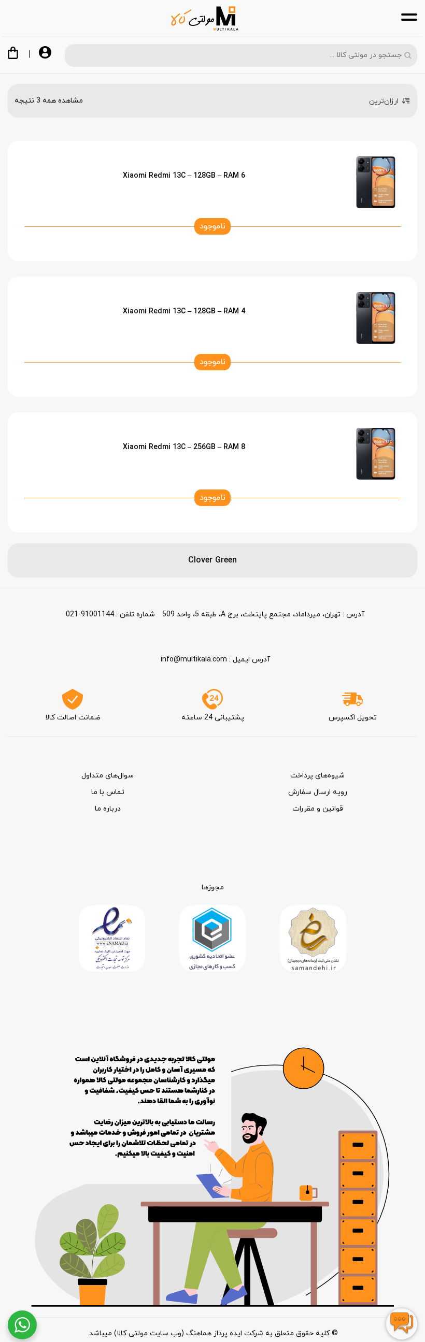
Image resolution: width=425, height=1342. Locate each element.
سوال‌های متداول (107, 776)
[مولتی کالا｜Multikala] (204, 18)
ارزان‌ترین (384, 101)
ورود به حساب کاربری (45, 53)
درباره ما (108, 809)
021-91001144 (90, 614)
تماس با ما (107, 792)
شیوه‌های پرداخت (317, 776)
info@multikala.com (194, 660)
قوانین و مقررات (317, 809)
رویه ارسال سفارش (317, 792)
